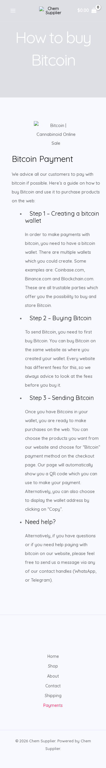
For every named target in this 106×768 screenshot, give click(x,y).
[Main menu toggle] (13, 11)
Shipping (53, 695)
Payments (53, 705)
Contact (53, 686)
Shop (53, 666)
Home (53, 656)
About (53, 676)
